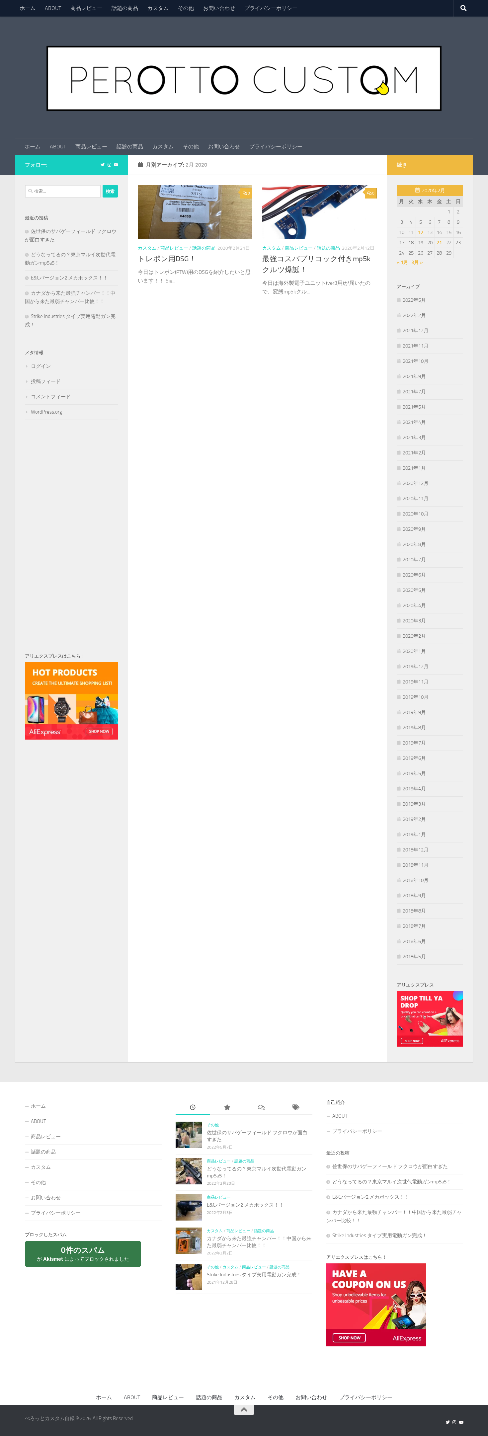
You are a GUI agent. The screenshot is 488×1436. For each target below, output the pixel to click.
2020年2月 (414, 636)
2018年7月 (414, 926)
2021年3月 (414, 437)
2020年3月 (414, 621)
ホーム (28, 8)
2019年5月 (414, 773)
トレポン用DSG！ (167, 259)
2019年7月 (414, 743)
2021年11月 (416, 346)
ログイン (41, 366)
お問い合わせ (219, 8)
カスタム (158, 8)
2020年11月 (416, 499)
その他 (186, 8)
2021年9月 (414, 376)
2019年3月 (414, 804)
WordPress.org (46, 412)
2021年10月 (416, 361)
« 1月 (402, 262)
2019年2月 (414, 819)
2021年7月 (414, 392)
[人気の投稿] (227, 1108)
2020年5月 (414, 590)
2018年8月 (414, 911)
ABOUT (53, 8)
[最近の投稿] (193, 1108)
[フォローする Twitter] (103, 165)
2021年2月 (414, 453)
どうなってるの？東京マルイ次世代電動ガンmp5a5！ (391, 1182)
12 (420, 232)
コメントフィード (51, 397)
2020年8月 (414, 544)
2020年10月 (416, 514)
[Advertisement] (71, 536)
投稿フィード (46, 381)
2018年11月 (416, 865)
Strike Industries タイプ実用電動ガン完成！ (254, 1275)
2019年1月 (414, 835)
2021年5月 (414, 407)
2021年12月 (416, 331)
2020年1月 (414, 651)
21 (439, 243)
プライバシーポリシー (270, 8)
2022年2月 (414, 315)
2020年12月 (416, 483)
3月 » (417, 262)
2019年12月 (416, 667)
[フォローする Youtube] (116, 165)
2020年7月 (414, 560)
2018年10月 (416, 880)
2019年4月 (414, 789)
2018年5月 (414, 957)
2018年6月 (414, 941)
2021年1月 (414, 468)
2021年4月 (414, 422)
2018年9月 (414, 896)
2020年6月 (414, 575)
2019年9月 (414, 712)
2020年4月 (414, 605)
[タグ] (295, 1108)
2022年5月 (414, 300)
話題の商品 (125, 8)
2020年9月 (414, 529)
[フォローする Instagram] (109, 165)
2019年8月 (414, 728)
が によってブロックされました (86, 1256)
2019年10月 (416, 697)
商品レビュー (86, 8)
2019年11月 (416, 682)
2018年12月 (416, 850)
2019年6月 (414, 758)
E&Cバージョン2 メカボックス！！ (69, 278)
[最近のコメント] (261, 1108)
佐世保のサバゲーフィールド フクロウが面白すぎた (390, 1166)
